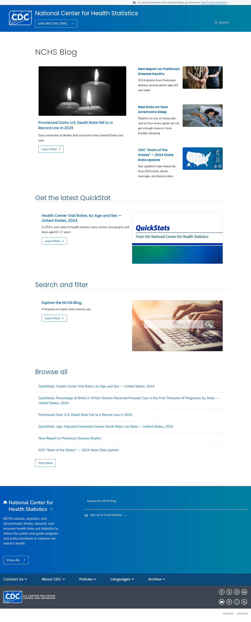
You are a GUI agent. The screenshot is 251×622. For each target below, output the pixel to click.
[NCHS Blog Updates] (177, 325)
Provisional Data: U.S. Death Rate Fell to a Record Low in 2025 (75, 125)
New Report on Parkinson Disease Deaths (159, 71)
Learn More (49, 149)
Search (224, 22)
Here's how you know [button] (214, 2)
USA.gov (242, 613)
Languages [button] (121, 579)
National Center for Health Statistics (86, 13)
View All (13, 560)
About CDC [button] (52, 579)
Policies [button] (86, 579)
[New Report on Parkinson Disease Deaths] (203, 77)
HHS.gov (228, 613)
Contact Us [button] (13, 579)
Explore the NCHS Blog (62, 302)
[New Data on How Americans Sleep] (203, 115)
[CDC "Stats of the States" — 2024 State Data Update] (203, 158)
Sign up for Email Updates (106, 515)
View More (45, 463)
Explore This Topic (53, 24)
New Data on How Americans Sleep (153, 109)
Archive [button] (155, 579)
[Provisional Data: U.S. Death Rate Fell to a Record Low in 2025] (82, 91)
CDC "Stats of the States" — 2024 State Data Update (155, 155)
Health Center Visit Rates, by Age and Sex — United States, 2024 (82, 218)
